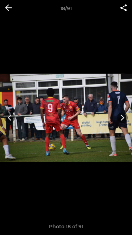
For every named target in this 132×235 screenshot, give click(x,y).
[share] (123, 8)
